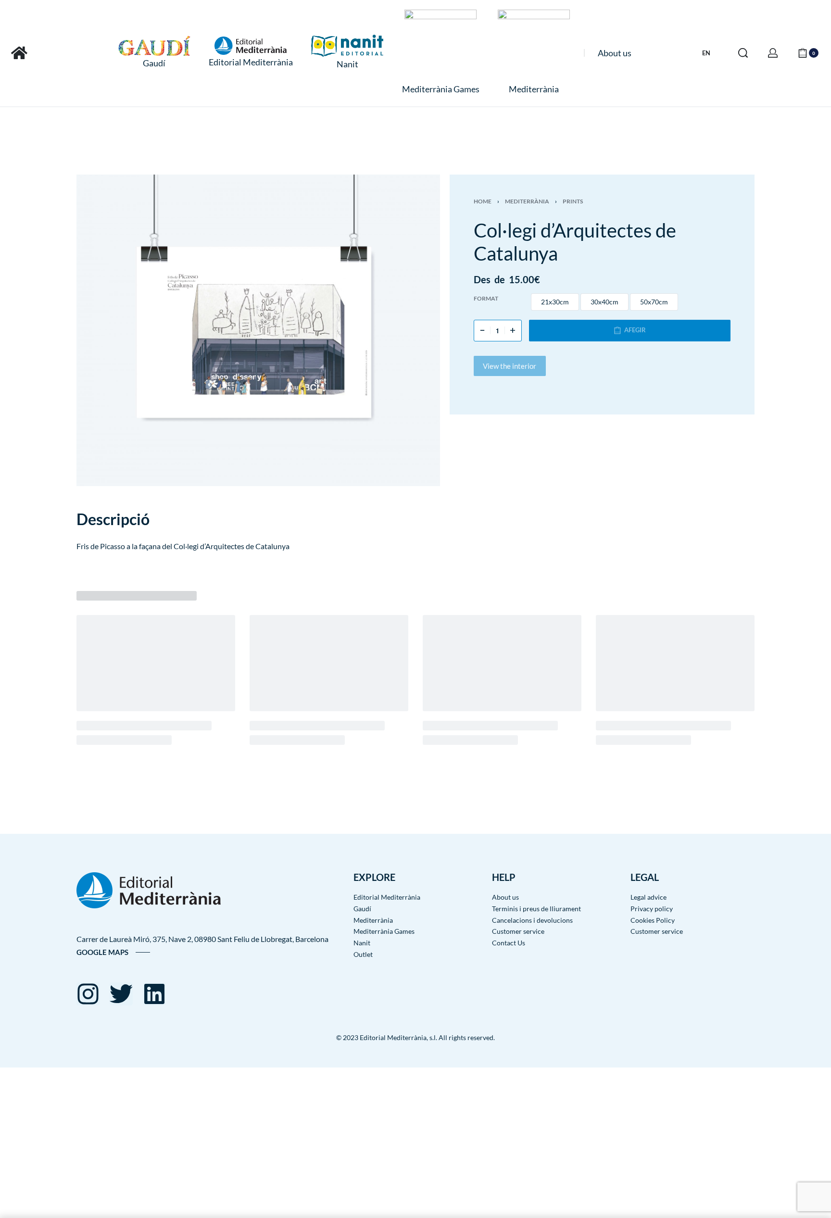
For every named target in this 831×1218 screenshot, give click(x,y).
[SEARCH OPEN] (743, 53)
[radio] (555, 302)
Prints (573, 201)
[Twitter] (121, 993)
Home (482, 201)
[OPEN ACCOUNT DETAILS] (773, 53)
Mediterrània (527, 201)
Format (486, 298)
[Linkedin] (154, 993)
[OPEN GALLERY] (258, 331)
